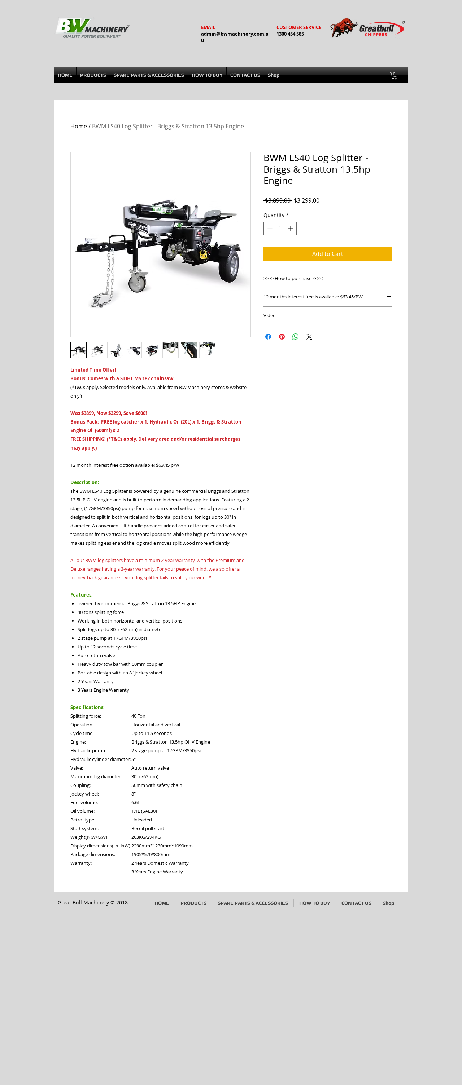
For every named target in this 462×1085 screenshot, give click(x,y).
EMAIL (208, 27)
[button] (394, 75)
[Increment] (291, 228)
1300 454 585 (290, 34)
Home (78, 126)
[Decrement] (269, 228)
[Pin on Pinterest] (282, 336)
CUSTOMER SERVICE (298, 27)
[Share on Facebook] (268, 336)
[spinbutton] (280, 228)
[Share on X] (309, 336)
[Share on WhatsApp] (295, 336)
